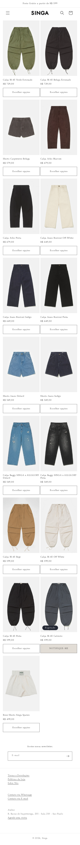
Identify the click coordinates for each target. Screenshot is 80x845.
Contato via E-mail (18, 798)
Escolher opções (21, 92)
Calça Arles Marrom (51, 158)
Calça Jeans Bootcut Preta (54, 317)
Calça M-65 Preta (12, 636)
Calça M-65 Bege (12, 556)
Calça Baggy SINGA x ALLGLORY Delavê (21, 476)
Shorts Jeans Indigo (50, 396)
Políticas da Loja (16, 779)
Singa (45, 838)
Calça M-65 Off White (52, 556)
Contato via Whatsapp (20, 794)
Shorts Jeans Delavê (13, 396)
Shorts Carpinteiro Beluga (16, 158)
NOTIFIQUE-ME (58, 648)
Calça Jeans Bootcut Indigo (17, 317)
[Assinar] (67, 756)
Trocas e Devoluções (18, 775)
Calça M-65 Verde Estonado (17, 79)
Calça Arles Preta (12, 237)
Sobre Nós (13, 783)
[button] (7, 13)
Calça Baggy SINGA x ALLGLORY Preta (58, 476)
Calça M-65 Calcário (51, 636)
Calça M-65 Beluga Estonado (55, 79)
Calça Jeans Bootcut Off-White (56, 237)
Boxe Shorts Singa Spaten (16, 715)
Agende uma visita (17, 817)
